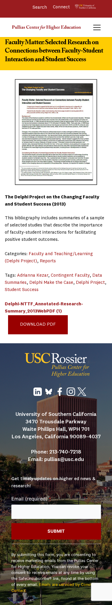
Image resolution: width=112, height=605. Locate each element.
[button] (97, 27)
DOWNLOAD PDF (38, 324)
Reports (48, 261)
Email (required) (31, 499)
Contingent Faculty (70, 275)
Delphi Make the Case (51, 283)
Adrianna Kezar (32, 275)
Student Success (22, 290)
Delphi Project (90, 283)
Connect (62, 7)
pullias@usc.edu (64, 459)
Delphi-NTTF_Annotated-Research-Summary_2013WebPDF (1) (44, 308)
